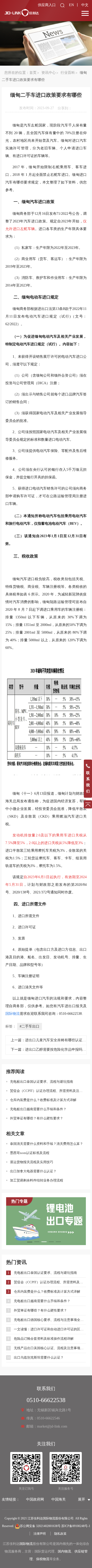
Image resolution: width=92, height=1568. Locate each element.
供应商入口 (47, 5)
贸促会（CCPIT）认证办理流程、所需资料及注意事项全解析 (48, 1091)
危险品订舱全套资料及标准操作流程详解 (44, 1339)
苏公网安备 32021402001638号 (40, 1526)
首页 (33, 73)
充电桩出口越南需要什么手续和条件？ (38, 1109)
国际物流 (26, 1544)
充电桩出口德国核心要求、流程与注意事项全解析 (50, 1320)
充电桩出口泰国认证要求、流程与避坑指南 (41, 1082)
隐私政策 (60, 1533)
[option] (46, 1221)
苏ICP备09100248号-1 (75, 1526)
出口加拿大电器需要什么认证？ (33, 1171)
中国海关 (58, 1499)
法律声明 (39, 1533)
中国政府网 (35, 1499)
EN (71, 5)
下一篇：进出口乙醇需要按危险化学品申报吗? (47, 1049)
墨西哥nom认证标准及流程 (29, 1153)
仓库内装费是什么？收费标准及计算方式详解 (43, 1100)
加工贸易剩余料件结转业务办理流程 (36, 1180)
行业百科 (68, 73)
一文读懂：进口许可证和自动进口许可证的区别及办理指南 (50, 1329)
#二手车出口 (29, 1026)
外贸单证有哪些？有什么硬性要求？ (36, 1118)
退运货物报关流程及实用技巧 (31, 1162)
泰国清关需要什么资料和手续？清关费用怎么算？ (46, 1144)
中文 (84, 5)
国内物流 (64, 1551)
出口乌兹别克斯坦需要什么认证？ (39, 1357)
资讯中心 (48, 73)
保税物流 (42, 1559)
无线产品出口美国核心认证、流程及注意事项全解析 (50, 1348)
